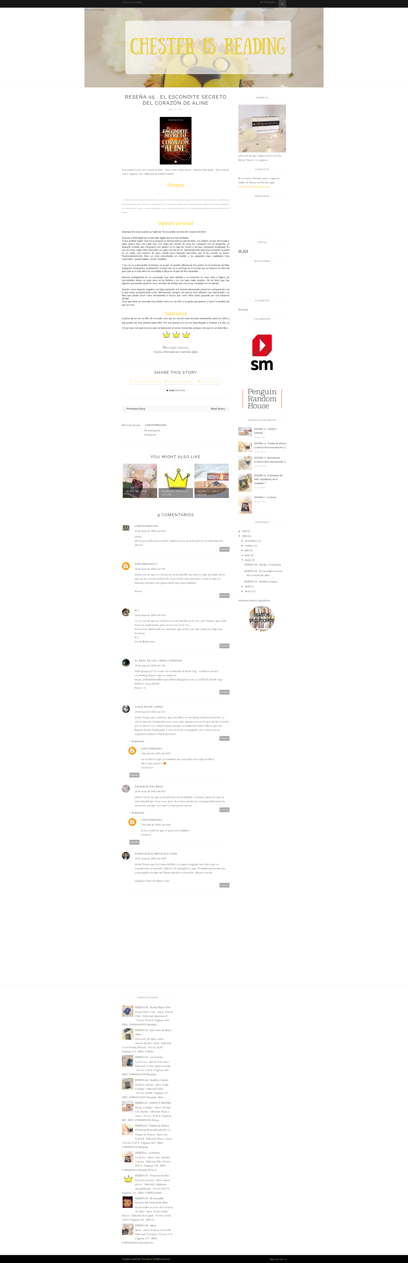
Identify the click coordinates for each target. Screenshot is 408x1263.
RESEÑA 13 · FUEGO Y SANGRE (210, 493)
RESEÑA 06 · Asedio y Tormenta (262, 564)
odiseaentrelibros (149, 786)
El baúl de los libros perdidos (158, 660)
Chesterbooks (156, 425)
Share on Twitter (180, 381)
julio (247, 550)
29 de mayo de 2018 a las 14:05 (150, 858)
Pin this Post (211, 381)
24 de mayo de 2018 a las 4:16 (150, 568)
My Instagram (268, 2)
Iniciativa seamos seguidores (254, 600)
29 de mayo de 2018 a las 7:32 (150, 711)
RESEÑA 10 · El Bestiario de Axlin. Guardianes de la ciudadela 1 (268, 479)
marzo (248, 591)
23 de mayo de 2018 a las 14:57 (150, 531)
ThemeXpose (146, 1259)
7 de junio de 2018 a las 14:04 (156, 824)
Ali (137, 610)
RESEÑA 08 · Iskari (137, 491)
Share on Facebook (146, 381)
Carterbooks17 (146, 563)
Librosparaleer (146, 525)
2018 (244, 536)
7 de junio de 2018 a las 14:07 (155, 753)
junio (247, 555)
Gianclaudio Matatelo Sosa (156, 853)
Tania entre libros (149, 706)
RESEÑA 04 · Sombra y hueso (260, 581)
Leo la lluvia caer (145, 641)
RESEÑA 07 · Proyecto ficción (175, 493)
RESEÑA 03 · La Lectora (149, 1057)
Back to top (277, 1259)
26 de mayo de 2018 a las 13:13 (150, 615)
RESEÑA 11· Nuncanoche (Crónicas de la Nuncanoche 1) (270, 459)
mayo (248, 559)
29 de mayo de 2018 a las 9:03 (150, 791)
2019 (244, 531)
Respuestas (137, 741)
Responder (224, 549)
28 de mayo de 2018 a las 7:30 (150, 665)
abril (247, 586)
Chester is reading (132, 2)
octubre (249, 545)
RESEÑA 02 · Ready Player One (153, 1007)
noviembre (251, 540)
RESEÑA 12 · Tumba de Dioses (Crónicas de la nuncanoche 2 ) (270, 445)
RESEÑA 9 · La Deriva (265, 497)
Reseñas (180, 390)
